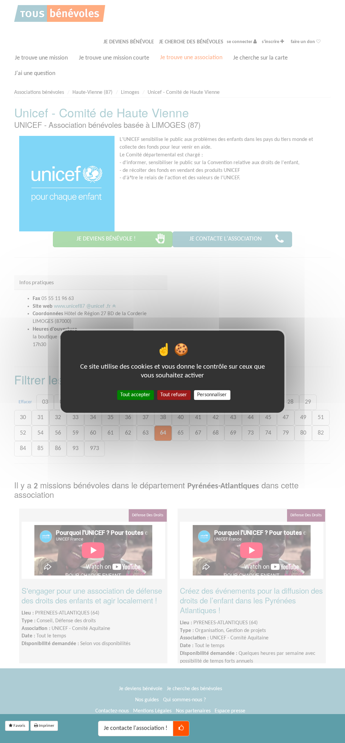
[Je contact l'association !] (181, 728)
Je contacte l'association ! (135, 728)
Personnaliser (212, 394)
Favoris (18, 726)
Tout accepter (135, 394)
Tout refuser (173, 394)
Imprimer (46, 726)
